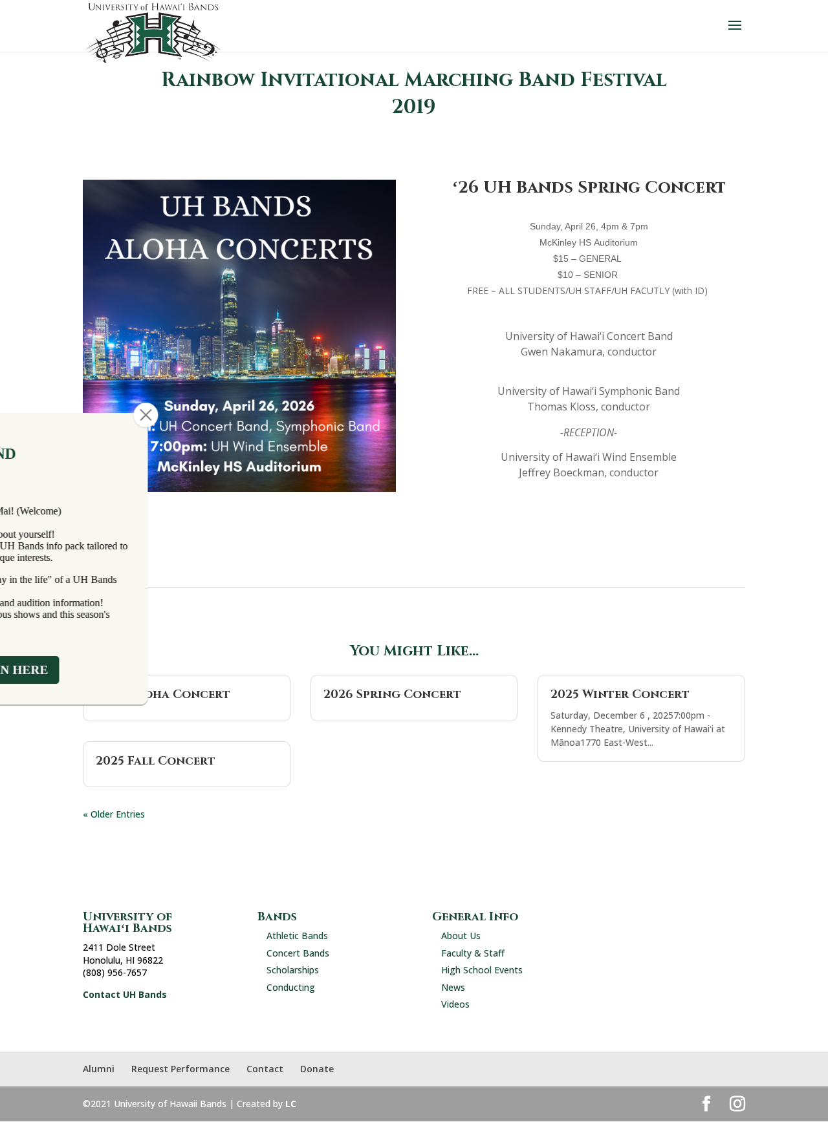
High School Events (482, 970)
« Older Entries (114, 814)
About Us (461, 935)
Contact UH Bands (125, 994)
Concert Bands (298, 953)
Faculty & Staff (473, 953)
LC (290, 1103)
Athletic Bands (297, 935)
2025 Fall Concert (155, 761)
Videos (455, 1004)
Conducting (291, 987)
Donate (317, 1069)
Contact (264, 1069)
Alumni (98, 1069)
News (453, 987)
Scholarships (293, 970)
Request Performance (180, 1069)
